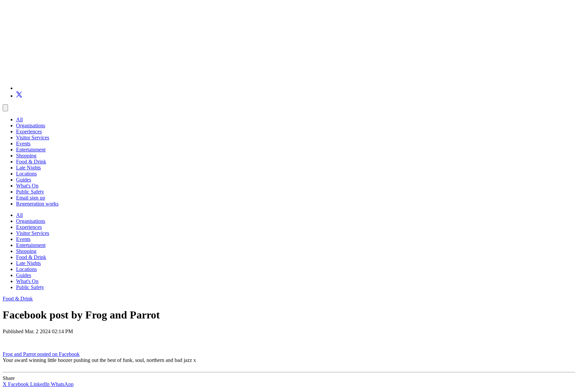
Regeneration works (37, 204)
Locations (26, 173)
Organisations (30, 125)
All (19, 119)
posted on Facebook (58, 354)
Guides (23, 179)
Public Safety (30, 191)
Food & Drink (31, 161)
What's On (27, 185)
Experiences (29, 131)
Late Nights (28, 167)
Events (23, 143)
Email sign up (30, 198)
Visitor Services (32, 137)
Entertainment (30, 149)
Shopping (26, 155)
